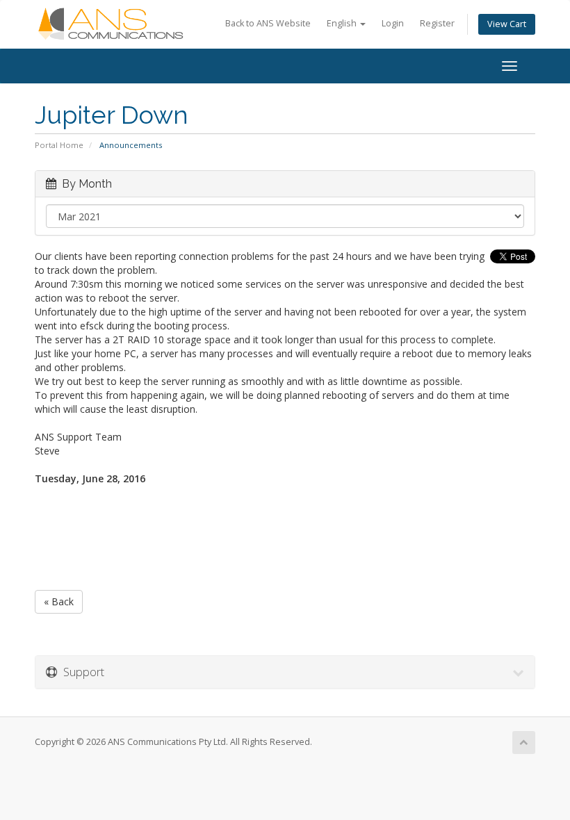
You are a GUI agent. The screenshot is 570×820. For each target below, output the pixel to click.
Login (393, 23)
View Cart (506, 24)
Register (437, 23)
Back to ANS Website (268, 23)
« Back (59, 601)
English (343, 23)
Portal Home (59, 145)
